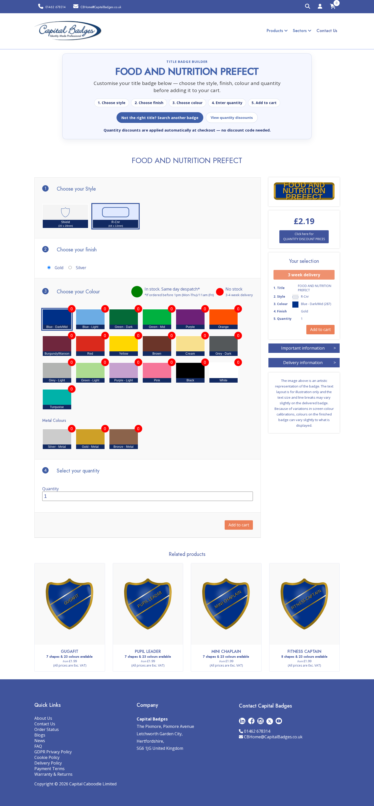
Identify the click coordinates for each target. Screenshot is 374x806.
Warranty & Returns (53, 774)
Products (275, 31)
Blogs (39, 735)
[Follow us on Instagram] (260, 721)
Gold (59, 267)
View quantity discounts (232, 118)
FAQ (38, 746)
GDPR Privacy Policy (53, 752)
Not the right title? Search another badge (159, 117)
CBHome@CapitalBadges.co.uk (273, 737)
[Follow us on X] (269, 721)
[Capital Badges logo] (68, 31)
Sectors (300, 31)
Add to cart (238, 525)
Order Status (46, 729)
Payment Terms (49, 768)
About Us (43, 718)
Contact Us (327, 31)
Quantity (50, 489)
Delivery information (309, 362)
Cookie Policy (47, 757)
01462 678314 (257, 731)
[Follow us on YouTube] (279, 721)
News (39, 740)
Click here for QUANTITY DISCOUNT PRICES (304, 236)
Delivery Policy (48, 763)
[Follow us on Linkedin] (242, 721)
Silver (81, 267)
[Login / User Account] (320, 7)
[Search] (307, 6)
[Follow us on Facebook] (251, 721)
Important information (308, 348)
